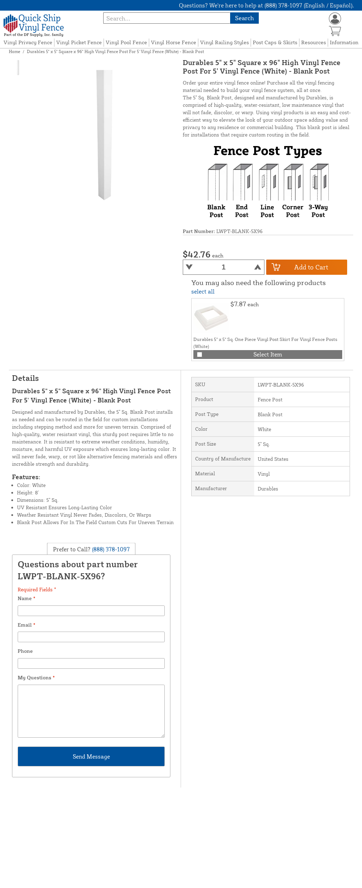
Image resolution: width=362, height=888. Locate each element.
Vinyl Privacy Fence (28, 42)
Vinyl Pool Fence (126, 42)
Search (244, 18)
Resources (313, 42)
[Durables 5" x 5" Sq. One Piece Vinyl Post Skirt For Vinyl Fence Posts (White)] (211, 318)
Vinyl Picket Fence (79, 42)
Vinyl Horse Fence (173, 42)
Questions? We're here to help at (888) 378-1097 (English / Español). (266, 5)
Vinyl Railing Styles (224, 42)
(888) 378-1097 (110, 549)
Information (344, 42)
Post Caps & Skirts (275, 42)
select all (203, 291)
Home (14, 51)
